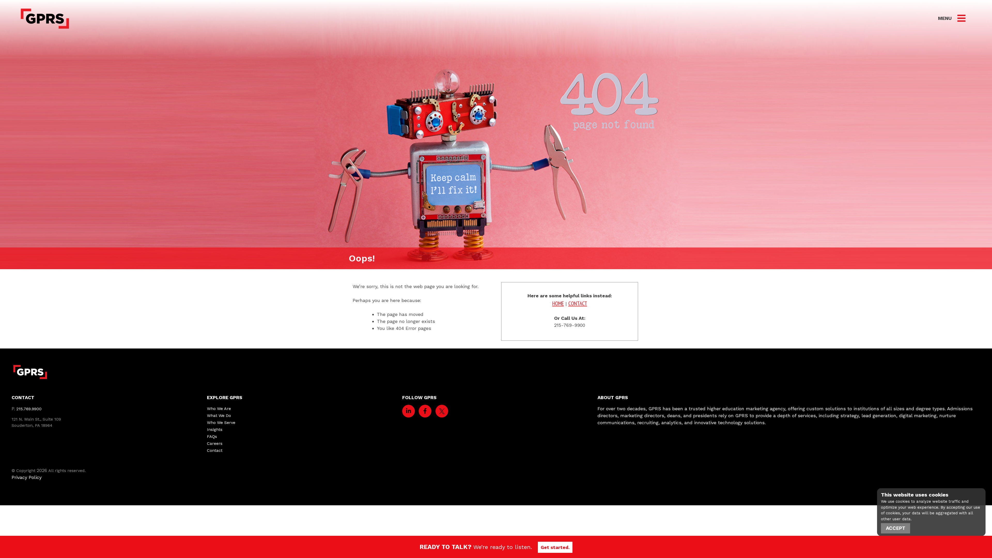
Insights (214, 429)
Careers (214, 443)
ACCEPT (895, 528)
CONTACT (577, 303)
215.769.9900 (29, 408)
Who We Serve (221, 422)
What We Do (219, 415)
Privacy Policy (27, 477)
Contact (214, 450)
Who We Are (219, 408)
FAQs (212, 436)
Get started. (555, 547)
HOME (558, 303)
